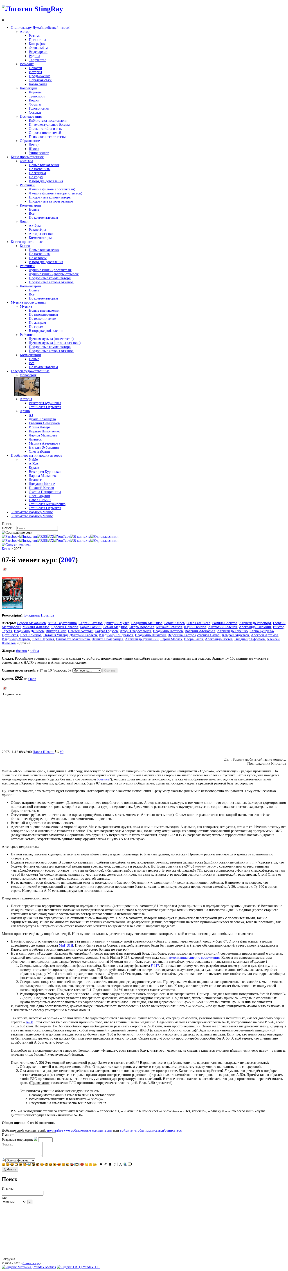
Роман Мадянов (115, 627)
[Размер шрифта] (121, 1165)
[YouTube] (61, 536)
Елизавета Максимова (73, 639)
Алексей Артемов (264, 635)
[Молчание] (46, 1165)
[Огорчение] (25, 1165)
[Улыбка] (3, 1165)
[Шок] (33, 1165)
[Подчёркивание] (110, 1165)
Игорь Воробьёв (141, 627)
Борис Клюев (174, 623)
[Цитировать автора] (57, 752)
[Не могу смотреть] (95, 1165)
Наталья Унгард (55, 635)
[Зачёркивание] (114, 1165)
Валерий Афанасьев (200, 631)
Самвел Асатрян (80, 631)
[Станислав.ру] (32, 9)
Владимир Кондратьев (116, 635)
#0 (61, 752)
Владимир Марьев (16, 639)
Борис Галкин (90, 627)
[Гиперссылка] (125, 1165)
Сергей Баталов (91, 623)
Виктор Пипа (56, 631)
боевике (103, 779)
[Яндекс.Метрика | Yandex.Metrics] (29, 1267)
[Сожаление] (67, 1165)
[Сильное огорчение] (29, 1165)
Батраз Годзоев (106, 631)
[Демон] (82, 1165)
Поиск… (8, 528)
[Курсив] (105, 1165)
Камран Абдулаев (235, 635)
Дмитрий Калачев (83, 635)
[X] (50, 536)
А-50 (29, 1022)
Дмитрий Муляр (116, 623)
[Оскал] (16, 1165)
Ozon (32, 679)
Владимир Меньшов (146, 623)
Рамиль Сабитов (224, 623)
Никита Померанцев (107, 639)
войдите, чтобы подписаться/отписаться (151, 1130)
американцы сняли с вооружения (194, 957)
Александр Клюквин (255, 627)
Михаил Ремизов (169, 627)
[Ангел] (76, 1165)
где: (4, 1197)
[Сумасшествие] (37, 1165)
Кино (6, 549)
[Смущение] (63, 1165)
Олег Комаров (31, 635)
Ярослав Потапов (64, 627)
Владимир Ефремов (249, 639)
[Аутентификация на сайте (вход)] (16, 544)
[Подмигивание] (7, 1165)
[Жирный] (101, 1165)
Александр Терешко (232, 631)
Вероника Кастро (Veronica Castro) (194, 635)
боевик (21, 651)
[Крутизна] (50, 1165)
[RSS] (42, 536)
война (34, 651)
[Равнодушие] (42, 1165)
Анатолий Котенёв (222, 627)
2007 (68, 560)
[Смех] (20, 1165)
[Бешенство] (59, 1165)
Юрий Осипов (195, 627)
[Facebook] (10, 536)
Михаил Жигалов (36, 627)
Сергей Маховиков (31, 623)
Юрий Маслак (171, 639)
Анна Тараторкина (62, 623)
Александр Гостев (219, 639)
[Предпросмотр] (3, 1160)
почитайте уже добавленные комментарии (79, 1130)
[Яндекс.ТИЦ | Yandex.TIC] (78, 1267)
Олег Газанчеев (198, 623)
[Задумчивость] (86, 1165)
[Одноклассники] (104, 536)
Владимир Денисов (29, 631)
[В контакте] (80, 536)
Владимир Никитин (150, 635)
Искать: (8, 1189)
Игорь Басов (193, 639)
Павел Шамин (43, 752)
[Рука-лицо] (90, 1165)
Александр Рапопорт (255, 623)
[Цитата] (130, 1165)
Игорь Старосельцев (135, 631)
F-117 (155, 965)
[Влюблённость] (72, 1165)
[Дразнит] (12, 1165)
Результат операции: (17, 1139)
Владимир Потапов (39, 615)
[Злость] (54, 1165)
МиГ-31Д (66, 945)
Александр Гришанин (142, 639)
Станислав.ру (31, 1263)
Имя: (5, 1135)
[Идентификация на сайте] (12, 1135)
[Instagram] (28, 536)
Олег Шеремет (43, 639)
